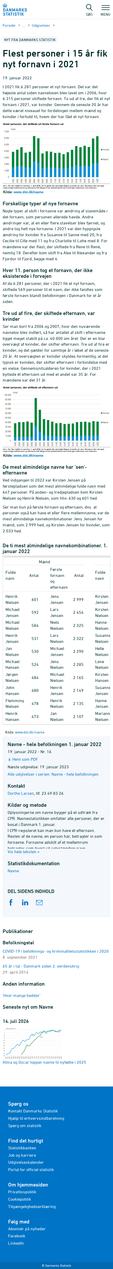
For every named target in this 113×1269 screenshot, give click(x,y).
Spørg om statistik (24, 1125)
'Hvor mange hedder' (21, 995)
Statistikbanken (22, 1147)
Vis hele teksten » (24, 851)
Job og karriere (22, 1155)
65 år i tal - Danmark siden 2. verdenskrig (41, 966)
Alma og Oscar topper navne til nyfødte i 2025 (44, 1062)
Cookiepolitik (19, 1199)
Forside (9, 25)
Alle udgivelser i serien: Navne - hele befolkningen (53, 774)
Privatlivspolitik (22, 1191)
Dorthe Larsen (21, 793)
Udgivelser (41, 25)
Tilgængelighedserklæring (32, 1206)
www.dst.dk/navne (28, 192)
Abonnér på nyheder (27, 1228)
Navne (13, 870)
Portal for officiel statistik (31, 1169)
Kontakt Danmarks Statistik (33, 1110)
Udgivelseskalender (26, 1162)
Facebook (16, 1235)
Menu (105, 14)
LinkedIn (16, 1243)
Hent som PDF (25, 759)
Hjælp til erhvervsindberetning (36, 1118)
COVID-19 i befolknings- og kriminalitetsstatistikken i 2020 (56, 951)
